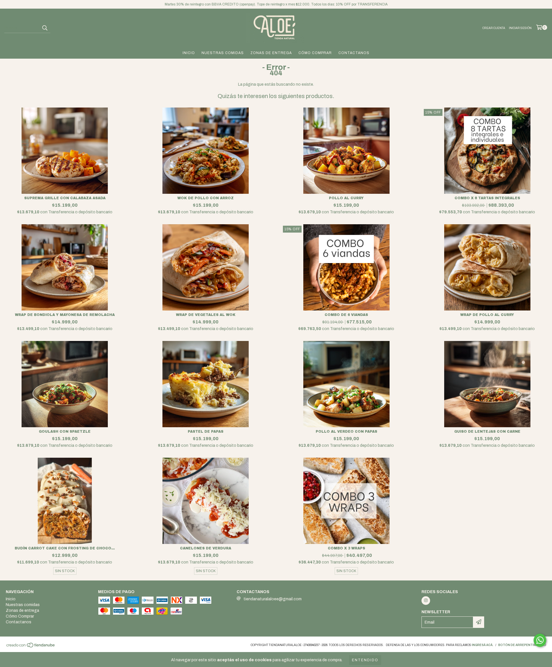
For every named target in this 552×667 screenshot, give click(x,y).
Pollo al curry (346, 198)
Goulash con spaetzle (65, 432)
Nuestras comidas (223, 53)
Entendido (365, 660)
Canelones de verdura (205, 548)
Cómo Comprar (315, 53)
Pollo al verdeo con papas (346, 432)
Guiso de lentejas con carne (487, 432)
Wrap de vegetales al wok (205, 315)
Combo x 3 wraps (346, 548)
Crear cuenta (493, 28)
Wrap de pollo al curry (487, 315)
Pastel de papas (205, 432)
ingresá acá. (482, 645)
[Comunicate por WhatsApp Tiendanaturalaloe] (540, 640)
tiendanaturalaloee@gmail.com (273, 599)
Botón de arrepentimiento (522, 645)
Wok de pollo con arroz (205, 198)
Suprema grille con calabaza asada (65, 198)
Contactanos (353, 53)
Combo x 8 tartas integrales (487, 198)
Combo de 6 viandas (346, 315)
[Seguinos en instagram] (425, 600)
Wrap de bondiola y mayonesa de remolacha (65, 315)
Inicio (189, 53)
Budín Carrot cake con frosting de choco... (65, 548)
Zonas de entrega (271, 53)
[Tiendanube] (31, 646)
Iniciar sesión (520, 28)
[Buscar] (44, 28)
